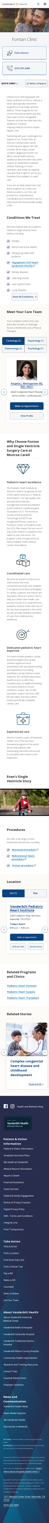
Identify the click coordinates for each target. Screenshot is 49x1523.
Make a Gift (9, 1280)
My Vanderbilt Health (14, 1419)
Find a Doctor (10, 1246)
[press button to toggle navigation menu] (45, 4)
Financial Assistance (14, 1182)
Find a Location (11, 1253)
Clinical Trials (10, 1371)
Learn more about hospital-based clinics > (22, 1470)
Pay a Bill (8, 1273)
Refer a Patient (11, 1293)
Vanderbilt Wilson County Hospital (21, 1351)
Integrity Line (10, 1222)
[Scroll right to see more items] (45, 392)
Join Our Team (11, 1300)
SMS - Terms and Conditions (18, 1215)
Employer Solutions (14, 1384)
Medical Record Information (18, 1168)
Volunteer (9, 1286)
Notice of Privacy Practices (17, 1202)
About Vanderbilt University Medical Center (17, 1319)
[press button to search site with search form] (38, 4)
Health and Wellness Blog (30, 1106)
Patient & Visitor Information (18, 1148)
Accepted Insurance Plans (17, 1155)
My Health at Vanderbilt (16, 1162)
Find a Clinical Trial (13, 1266)
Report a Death (11, 1175)
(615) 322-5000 (11, 1505)
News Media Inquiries (15, 1413)
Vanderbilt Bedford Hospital (18, 1327)
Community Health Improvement (20, 1357)
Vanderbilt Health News (16, 1406)
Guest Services (11, 1189)
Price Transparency (14, 1229)
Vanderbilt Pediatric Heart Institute (26, 908)
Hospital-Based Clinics (15, 1378)
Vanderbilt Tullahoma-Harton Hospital (18, 1342)
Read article (35, 1084)
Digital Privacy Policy (14, 1209)
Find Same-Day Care (14, 1259)
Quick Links (8, 83)
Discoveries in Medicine (15, 1426)
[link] (26, 1056)
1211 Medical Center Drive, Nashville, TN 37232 (24, 1498)
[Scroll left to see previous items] (4, 392)
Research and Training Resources (21, 1364)
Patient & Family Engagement (19, 1195)
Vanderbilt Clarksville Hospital (19, 1334)
